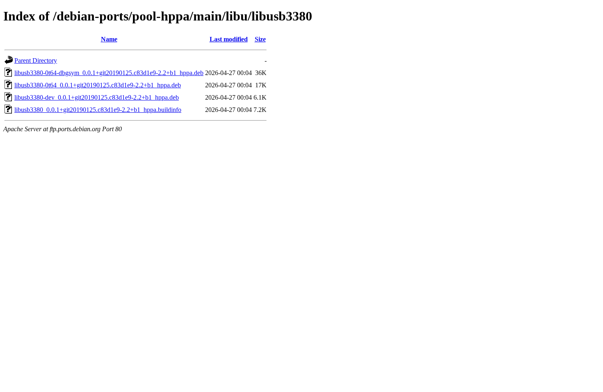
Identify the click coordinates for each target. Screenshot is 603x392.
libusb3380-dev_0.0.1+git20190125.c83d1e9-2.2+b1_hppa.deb (96, 97)
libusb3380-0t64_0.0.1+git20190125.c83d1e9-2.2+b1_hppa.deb (97, 85)
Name (109, 39)
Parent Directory (35, 60)
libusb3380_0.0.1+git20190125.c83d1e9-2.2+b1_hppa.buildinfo (97, 109)
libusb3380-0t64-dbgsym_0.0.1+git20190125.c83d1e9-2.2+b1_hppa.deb (108, 72)
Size (260, 39)
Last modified (229, 39)
